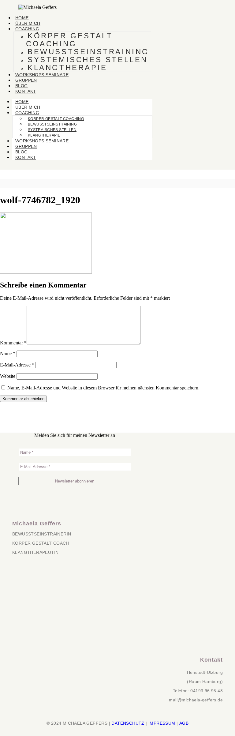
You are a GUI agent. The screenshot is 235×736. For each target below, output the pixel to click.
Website (7, 376)
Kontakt (25, 91)
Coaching (27, 28)
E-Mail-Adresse (17, 364)
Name (7, 353)
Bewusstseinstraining (88, 51)
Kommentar (13, 342)
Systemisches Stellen (88, 59)
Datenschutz (127, 723)
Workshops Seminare (42, 74)
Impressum (161, 723)
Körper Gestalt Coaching (69, 40)
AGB (183, 723)
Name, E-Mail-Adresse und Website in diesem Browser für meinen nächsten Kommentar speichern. (103, 387)
